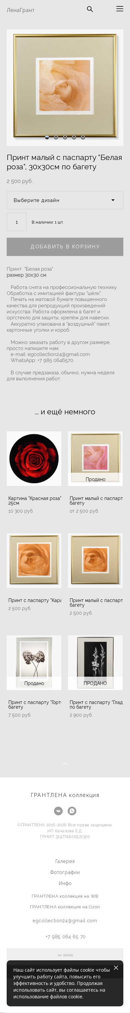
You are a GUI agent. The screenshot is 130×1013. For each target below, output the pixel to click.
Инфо (65, 883)
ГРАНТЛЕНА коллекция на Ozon (65, 906)
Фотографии (65, 872)
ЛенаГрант (20, 10)
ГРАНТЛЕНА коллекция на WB (65, 896)
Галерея (65, 861)
